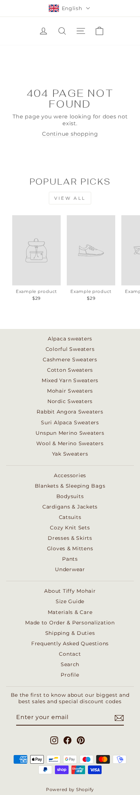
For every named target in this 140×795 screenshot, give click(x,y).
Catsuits (70, 517)
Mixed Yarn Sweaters (70, 380)
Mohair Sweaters (70, 391)
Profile (70, 675)
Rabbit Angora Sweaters (70, 412)
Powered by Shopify (70, 789)
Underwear (70, 569)
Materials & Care (70, 612)
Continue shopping (70, 134)
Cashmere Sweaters (70, 359)
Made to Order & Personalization (70, 622)
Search (70, 664)
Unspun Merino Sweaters (70, 433)
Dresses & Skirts (70, 538)
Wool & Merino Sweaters (69, 443)
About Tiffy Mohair (69, 591)
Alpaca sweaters (70, 339)
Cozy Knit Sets (70, 527)
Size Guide (70, 601)
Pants (70, 559)
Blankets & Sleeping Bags (70, 486)
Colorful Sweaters (70, 349)
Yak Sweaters (70, 454)
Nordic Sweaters (70, 401)
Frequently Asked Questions (70, 643)
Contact (70, 654)
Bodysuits (70, 496)
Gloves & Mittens (70, 548)
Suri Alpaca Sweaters (70, 422)
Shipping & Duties (70, 633)
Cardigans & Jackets (70, 507)
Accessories (70, 475)
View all (70, 198)
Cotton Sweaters (70, 370)
